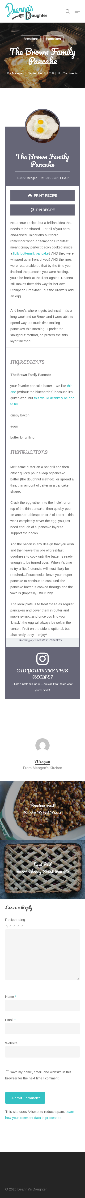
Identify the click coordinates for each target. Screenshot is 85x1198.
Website (11, 1043)
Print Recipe (45, 195)
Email (10, 1020)
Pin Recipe (45, 210)
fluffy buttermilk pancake (31, 253)
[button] (77, 11)
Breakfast (31, 39)
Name (10, 996)
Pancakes (53, 39)
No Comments (68, 73)
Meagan (18, 73)
